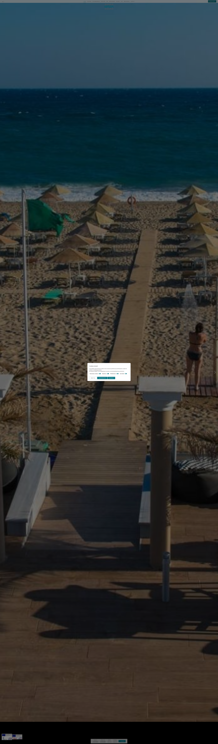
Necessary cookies (94, 373)
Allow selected (102, 378)
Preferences (113, 373)
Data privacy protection (119, 371)
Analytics (104, 373)
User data (122, 373)
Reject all (93, 378)
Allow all (111, 378)
